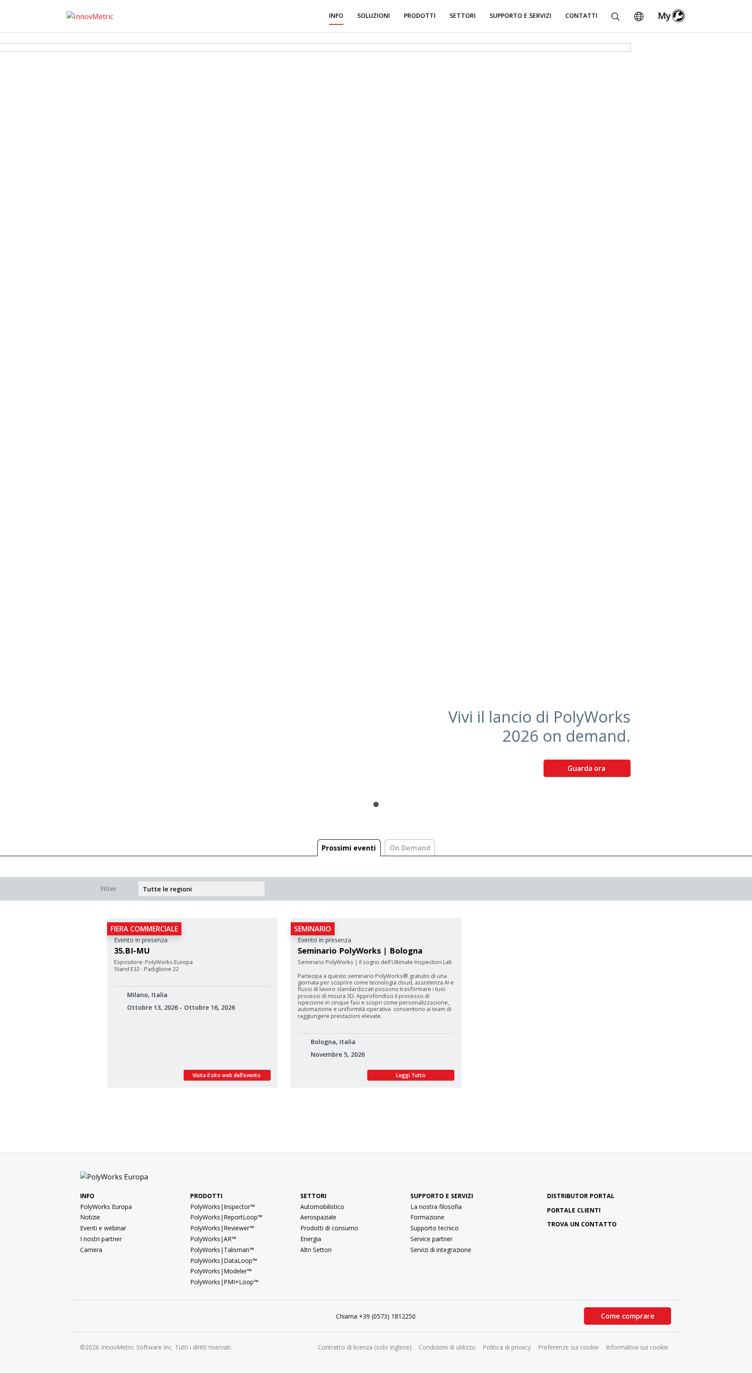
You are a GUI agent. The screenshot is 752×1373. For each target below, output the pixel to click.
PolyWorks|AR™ (213, 1239)
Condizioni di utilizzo (447, 1347)
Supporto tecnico (434, 1228)
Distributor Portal (580, 1196)
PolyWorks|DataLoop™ (223, 1260)
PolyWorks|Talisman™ (222, 1250)
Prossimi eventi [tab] (349, 848)
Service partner (431, 1239)
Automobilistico (322, 1206)
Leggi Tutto (411, 1075)
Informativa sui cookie (637, 1347)
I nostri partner (101, 1239)
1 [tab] (376, 804)
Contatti (581, 15)
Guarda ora (587, 768)
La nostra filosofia (436, 1206)
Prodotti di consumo (329, 1228)
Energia (310, 1239)
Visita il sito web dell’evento (227, 1075)
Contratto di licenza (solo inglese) (365, 1347)
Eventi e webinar (103, 1228)
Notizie (90, 1217)
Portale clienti (574, 1210)
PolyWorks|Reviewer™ (222, 1228)
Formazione (427, 1217)
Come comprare (628, 1316)
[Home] (90, 15)
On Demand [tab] (409, 848)
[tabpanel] (376, 413)
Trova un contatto (582, 1224)
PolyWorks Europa (106, 1206)
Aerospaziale (318, 1217)
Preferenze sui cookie (568, 1347)
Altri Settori (316, 1250)
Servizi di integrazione (440, 1250)
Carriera (91, 1250)
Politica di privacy (507, 1347)
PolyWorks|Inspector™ (222, 1206)
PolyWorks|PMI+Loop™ (224, 1282)
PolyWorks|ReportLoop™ (226, 1217)
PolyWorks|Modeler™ (221, 1271)
